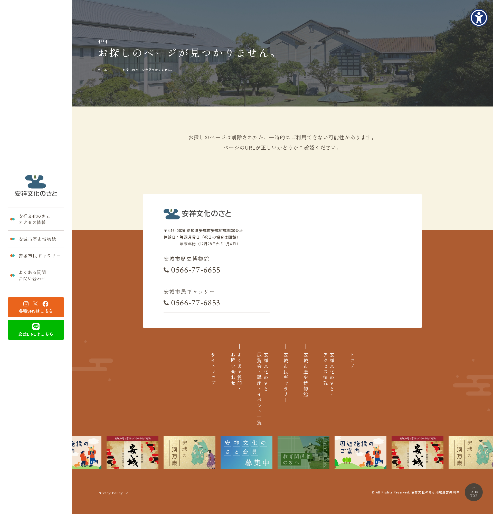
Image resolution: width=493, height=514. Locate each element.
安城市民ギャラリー (39, 255)
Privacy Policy (110, 492)
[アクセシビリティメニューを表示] (479, 18)
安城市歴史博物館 (37, 239)
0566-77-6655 (196, 270)
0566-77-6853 (195, 302)
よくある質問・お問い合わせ (236, 372)
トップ (352, 360)
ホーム (102, 69)
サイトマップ (213, 369)
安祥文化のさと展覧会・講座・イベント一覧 (262, 388)
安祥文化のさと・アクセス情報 (328, 374)
